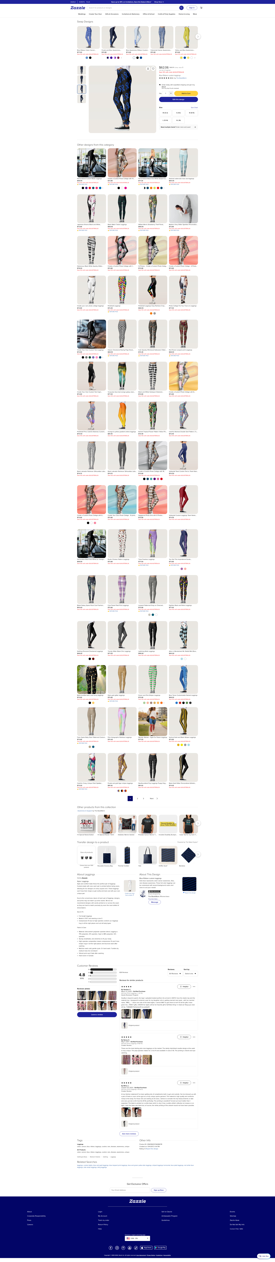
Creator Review (126, 1045)
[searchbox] (135, 7)
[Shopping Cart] (201, 7)
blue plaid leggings (177, 1165)
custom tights (88, 1165)
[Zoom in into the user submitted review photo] (81, 995)
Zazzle (73, 2)
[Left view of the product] (122, 99)
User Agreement (141, 1255)
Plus (88, 2)
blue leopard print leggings (118, 1165)
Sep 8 (164, 87)
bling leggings (102, 1167)
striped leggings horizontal (161, 1165)
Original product (134, 1025)
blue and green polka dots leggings (140, 1165)
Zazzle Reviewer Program (129, 995)
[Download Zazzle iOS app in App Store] (146, 1248)
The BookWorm (181, 78)
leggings (80, 1165)
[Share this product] (148, 69)
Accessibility (167, 1255)
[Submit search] (181, 8)
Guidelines (159, 1255)
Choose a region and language (135, 1235)
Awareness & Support (85, 811)
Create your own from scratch (129, 894)
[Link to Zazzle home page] (78, 8)
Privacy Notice (151, 1255)
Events (82, 2)
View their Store (152, 899)
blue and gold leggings (100, 1165)
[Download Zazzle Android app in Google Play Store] (160, 1248)
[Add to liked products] (153, 69)
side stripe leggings (90, 1167)
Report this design (189, 893)
